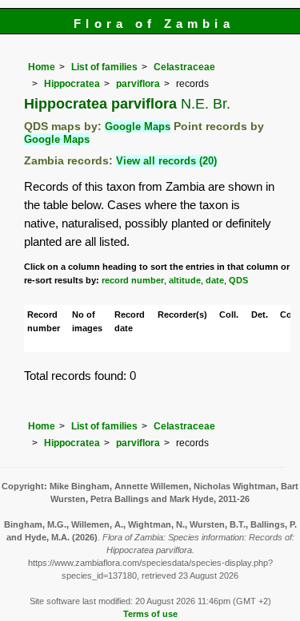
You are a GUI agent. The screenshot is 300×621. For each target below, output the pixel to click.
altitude (185, 280)
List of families (104, 67)
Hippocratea (72, 83)
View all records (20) (166, 161)
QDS (238, 280)
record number (133, 280)
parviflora (138, 83)
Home (41, 67)
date (215, 280)
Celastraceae (184, 67)
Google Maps (137, 127)
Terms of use (150, 614)
